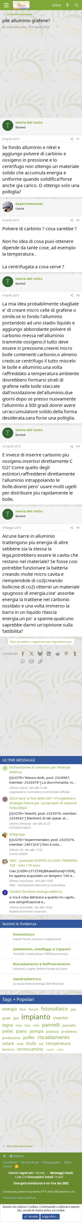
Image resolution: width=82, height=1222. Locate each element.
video (60, 1050)
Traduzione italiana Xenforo (19, 1197)
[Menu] (6, 5)
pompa (36, 1031)
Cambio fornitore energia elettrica (35, 891)
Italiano (18, 1156)
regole (50, 1050)
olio (36, 1025)
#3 (78, 295)
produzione (11, 1037)
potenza (52, 1031)
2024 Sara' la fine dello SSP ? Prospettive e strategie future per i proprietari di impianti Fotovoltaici (43, 803)
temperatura (58, 1043)
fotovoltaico (54, 1009)
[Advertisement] (41, 72)
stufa (31, 1043)
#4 (78, 446)
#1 (78, 139)
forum (33, 1009)
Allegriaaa (17, 834)
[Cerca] (76, 5)
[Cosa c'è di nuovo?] (67, 5)
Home (7, 1166)
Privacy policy (51, 1162)
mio (27, 1025)
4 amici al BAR (18, 854)
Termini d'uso (30, 1162)
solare (8, 1043)
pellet (7, 1031)
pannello (69, 1025)
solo (20, 1043)
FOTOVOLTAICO (20, 828)
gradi (6, 1018)
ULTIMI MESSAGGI (18, 760)
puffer (29, 1037)
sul (41, 1043)
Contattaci (10, 1162)
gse (16, 1018)
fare (23, 1009)
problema (69, 1031)
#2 (78, 220)
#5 (78, 528)
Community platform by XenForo (39, 1191)
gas (73, 1009)
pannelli (51, 1025)
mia (19, 1025)
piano (21, 1031)
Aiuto (67, 1162)
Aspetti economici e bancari (27, 911)
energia (9, 1009)
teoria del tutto (16, 27)
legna (7, 1025)
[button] (4, 1155)
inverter (60, 1017)
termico (8, 1049)
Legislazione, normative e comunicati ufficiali (39, 792)
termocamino (30, 1049)
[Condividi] (72, 139)
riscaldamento (53, 1037)
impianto (35, 1016)
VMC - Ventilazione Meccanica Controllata (37, 885)
